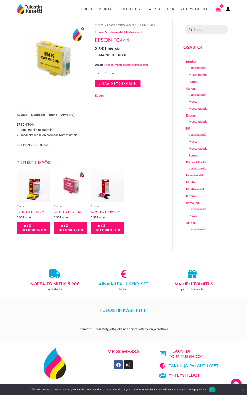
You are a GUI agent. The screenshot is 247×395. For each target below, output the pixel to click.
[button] (138, 9)
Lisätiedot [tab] (38, 115)
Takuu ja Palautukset (194, 365)
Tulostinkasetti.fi (123, 310)
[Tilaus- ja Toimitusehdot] (163, 354)
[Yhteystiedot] (163, 375)
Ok (212, 389)
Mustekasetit (126, 25)
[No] (242, 389)
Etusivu (99, 25)
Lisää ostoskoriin (118, 83)
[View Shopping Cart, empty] (218, 9)
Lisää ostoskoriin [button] (33, 228)
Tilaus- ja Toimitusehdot (186, 354)
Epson (111, 25)
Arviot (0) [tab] (67, 115)
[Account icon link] (228, 9)
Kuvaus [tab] (22, 115)
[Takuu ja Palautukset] (163, 366)
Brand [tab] (53, 115)
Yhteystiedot (184, 375)
